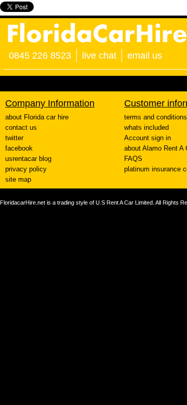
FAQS (133, 159)
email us (144, 55)
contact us (21, 127)
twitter (14, 138)
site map (18, 179)
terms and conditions (155, 117)
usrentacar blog (28, 159)
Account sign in (147, 138)
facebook (19, 148)
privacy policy (26, 169)
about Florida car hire (37, 117)
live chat (99, 55)
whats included (146, 127)
